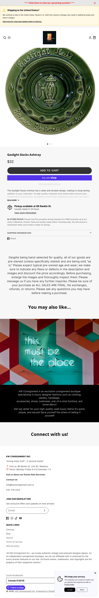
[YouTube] (20, 518)
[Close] (95, 573)
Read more (12, 200)
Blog (8, 533)
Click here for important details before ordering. (22, 22)
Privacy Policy (69, 584)
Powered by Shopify (46, 591)
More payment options (49, 184)
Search (9, 538)
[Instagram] (12, 518)
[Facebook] (7, 518)
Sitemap (10, 529)
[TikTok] (16, 518)
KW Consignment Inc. (25, 591)
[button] (47, 144)
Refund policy (12, 546)
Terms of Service (14, 542)
